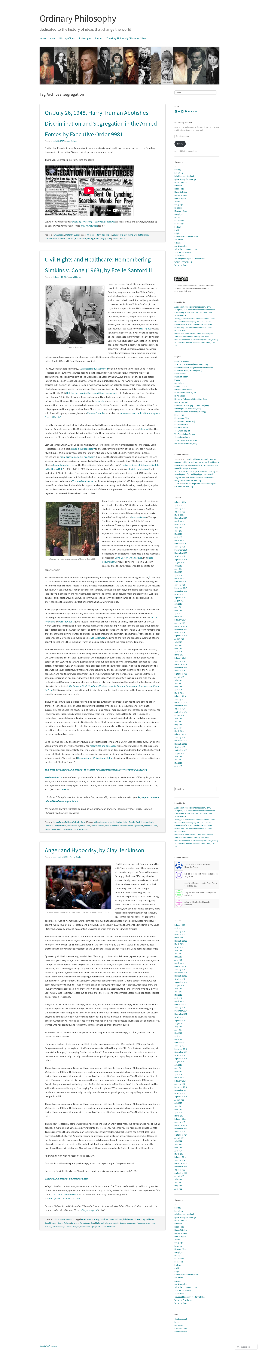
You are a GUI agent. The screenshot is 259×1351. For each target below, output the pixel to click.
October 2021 (179, 512)
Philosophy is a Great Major (185, 421)
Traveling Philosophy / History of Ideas (126, 38)
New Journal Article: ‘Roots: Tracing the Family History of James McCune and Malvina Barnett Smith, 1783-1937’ (196, 342)
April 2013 (178, 766)
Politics (68, 822)
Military (90, 238)
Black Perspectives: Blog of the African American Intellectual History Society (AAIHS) (193, 369)
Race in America (97, 825)
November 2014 (180, 705)
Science (177, 243)
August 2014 (179, 715)
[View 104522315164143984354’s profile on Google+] (196, 111)
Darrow (177, 380)
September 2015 (180, 674)
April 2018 (178, 575)
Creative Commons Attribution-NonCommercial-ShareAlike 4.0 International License (194, 288)
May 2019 (178, 534)
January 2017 (179, 623)
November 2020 (180, 518)
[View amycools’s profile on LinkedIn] (189, 111)
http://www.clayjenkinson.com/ (64, 1198)
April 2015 (178, 689)
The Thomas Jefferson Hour (65, 1194)
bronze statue (138, 517)
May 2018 (178, 572)
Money (177, 217)
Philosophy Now (181, 424)
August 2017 (179, 601)
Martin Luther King (87, 1223)
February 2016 (180, 658)
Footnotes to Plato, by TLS (185, 392)
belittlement (128, 1219)
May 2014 (178, 724)
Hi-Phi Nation (179, 396)
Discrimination (51, 238)
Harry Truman (80, 238)
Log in (177, 1322)
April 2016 (178, 651)
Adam (176, 483)
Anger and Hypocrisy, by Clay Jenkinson (94, 850)
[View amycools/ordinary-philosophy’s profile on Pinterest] (186, 111)
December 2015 (180, 664)
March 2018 (178, 578)
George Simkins (60, 825)
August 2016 (179, 639)
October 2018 (179, 556)
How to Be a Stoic (181, 402)
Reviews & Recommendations (186, 236)
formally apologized (63, 464)
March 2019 (178, 540)
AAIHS (64, 789)
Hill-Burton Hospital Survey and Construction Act (91, 392)
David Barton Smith (125, 557)
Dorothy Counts (66, 621)
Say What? (178, 239)
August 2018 (179, 562)
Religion (177, 233)
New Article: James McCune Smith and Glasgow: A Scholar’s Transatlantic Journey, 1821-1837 (194, 335)
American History (94, 235)
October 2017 (179, 594)
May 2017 (178, 610)
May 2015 (178, 686)
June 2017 (178, 607)
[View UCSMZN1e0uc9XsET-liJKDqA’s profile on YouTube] (192, 111)
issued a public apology (83, 448)
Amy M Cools (72, 141)
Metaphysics (179, 214)
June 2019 (178, 531)
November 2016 (180, 629)
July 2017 (178, 604)
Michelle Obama (119, 1223)
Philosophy (85, 38)
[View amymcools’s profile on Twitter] (179, 111)
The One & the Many (182, 252)
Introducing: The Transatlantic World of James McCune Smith (193, 329)
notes (90, 481)
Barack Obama (116, 1219)
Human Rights (58, 235)
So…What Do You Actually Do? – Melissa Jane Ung (194, 471)
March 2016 (178, 655)
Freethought (179, 189)
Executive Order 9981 (66, 238)
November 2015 (180, 667)
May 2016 (178, 648)
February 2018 (180, 581)
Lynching (75, 1223)
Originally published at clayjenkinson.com (66, 1178)
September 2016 (180, 635)
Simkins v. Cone (150, 825)
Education (178, 173)
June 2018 (178, 569)
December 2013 (180, 740)
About (52, 38)
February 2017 (180, 620)
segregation (106, 238)
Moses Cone (85, 825)
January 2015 (179, 699)
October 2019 (179, 524)
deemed (144, 428)
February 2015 (180, 696)
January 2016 (179, 661)
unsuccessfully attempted (94, 368)
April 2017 (178, 613)
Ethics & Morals (180, 182)
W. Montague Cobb (102, 757)
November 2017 (180, 591)
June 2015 (178, 683)
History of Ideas (67, 38)
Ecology (177, 169)
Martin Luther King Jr (103, 1223)
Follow (180, 144)
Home (43, 38)
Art (175, 166)
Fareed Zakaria (180, 386)
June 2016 (178, 645)
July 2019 (178, 527)
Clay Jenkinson (147, 1219)
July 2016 (178, 642)
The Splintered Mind (182, 437)
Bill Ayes (137, 1219)
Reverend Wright (59, 1226)
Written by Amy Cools (183, 262)
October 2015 (179, 670)
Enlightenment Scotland (184, 176)
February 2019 (180, 543)
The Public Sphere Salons (184, 434)
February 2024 (180, 502)
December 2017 (180, 588)
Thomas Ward (79, 481)
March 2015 (178, 693)
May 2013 (178, 763)
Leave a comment (119, 238)
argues (138, 557)
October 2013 (179, 747)
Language (178, 204)
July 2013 (178, 756)
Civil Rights (128, 235)
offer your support (89, 225)
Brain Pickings (180, 373)
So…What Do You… (193, 883)
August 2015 (179, 677)
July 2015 (178, 680)
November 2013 (180, 744)
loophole (99, 401)
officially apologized (138, 468)
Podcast (98, 38)
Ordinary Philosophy (78, 18)
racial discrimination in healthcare (77, 456)
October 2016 (179, 632)
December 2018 (180, 550)
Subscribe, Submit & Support (186, 249)
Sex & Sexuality (180, 246)
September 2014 (180, 712)
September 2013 (180, 750)
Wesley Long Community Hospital (58, 829)
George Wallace (64, 1223)
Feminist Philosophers (183, 389)
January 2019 (179, 547)
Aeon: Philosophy (181, 361)
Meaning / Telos (180, 211)
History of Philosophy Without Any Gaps (190, 399)
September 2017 (180, 597)
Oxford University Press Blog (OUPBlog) (190, 411)
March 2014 (178, 731)
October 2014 (179, 709)
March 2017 (178, 616)
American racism (88, 1219)
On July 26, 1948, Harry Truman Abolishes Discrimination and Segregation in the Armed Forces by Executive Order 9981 (101, 123)
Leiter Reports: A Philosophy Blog (187, 408)
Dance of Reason (181, 377)
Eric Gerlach (179, 383)
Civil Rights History (141, 235)
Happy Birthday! (180, 192)
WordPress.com (180, 1331)
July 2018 (178, 566)
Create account (180, 1319)
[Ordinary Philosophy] (129, 60)
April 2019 (178, 537)
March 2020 (178, 521)
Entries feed (178, 1325)
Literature (178, 208)
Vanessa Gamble (95, 413)
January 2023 (179, 508)
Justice (177, 201)
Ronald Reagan (73, 1226)
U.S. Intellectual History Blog (185, 443)
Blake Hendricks (180, 465)
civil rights (145, 328)
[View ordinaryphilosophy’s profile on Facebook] (175, 111)
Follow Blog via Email (183, 122)
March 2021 (178, 515)
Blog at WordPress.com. (48, 1346)
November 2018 (180, 553)
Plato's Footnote (181, 427)
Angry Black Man (102, 1219)
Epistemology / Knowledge (185, 179)
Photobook (179, 223)
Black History (107, 235)
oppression (131, 1223)
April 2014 (178, 728)
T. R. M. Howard (97, 637)
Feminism (178, 185)
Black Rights (118, 235)
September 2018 (180, 559)
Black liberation (142, 822)
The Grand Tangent (182, 431)
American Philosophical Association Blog (191, 364)
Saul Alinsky (85, 1226)
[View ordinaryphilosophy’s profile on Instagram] (182, 111)
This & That (179, 255)
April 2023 (178, 505)
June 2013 (178, 759)
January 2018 (179, 585)
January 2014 (179, 737)
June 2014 (178, 721)
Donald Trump (51, 1223)
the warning (83, 757)
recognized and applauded (103, 745)
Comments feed (180, 1328)
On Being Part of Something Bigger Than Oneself (193, 474)
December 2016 (180, 626)
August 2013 (179, 753)
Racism (97, 238)
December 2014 (180, 702)
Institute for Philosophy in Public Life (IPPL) (191, 405)
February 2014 (180, 734)
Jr (78, 825)
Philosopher (179, 415)
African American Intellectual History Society (117, 822)
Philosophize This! (181, 418)
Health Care (72, 825)
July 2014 (178, 718)
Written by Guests (72, 235)
